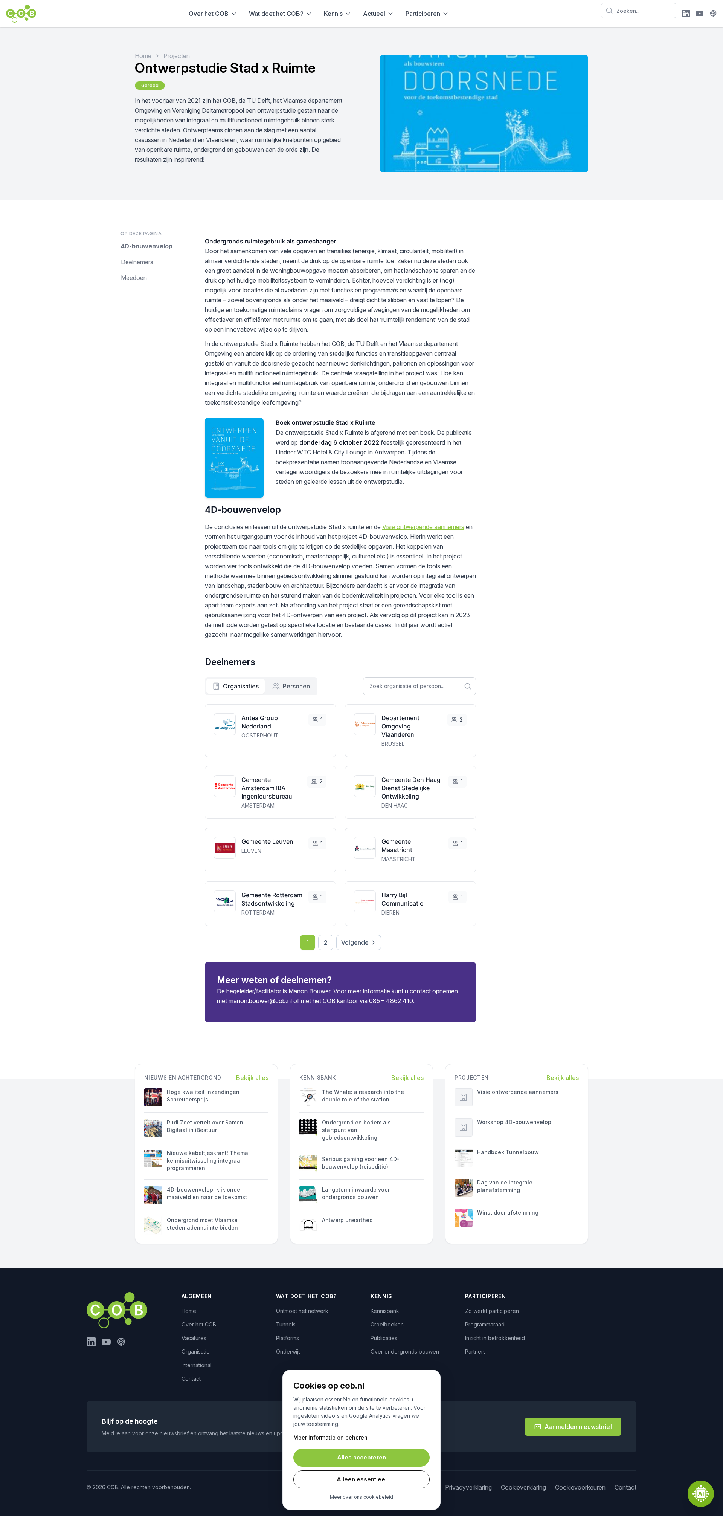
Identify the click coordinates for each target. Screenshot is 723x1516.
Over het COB (209, 13)
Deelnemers (137, 262)
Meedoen (134, 277)
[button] (701, 1494)
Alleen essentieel (362, 1479)
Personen (296, 686)
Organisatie (196, 1351)
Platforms (287, 1338)
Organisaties (241, 686)
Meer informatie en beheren (330, 1437)
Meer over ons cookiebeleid (361, 1497)
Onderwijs (288, 1351)
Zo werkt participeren (492, 1311)
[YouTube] (699, 13)
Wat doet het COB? (276, 13)
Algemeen (197, 1296)
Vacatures (194, 1338)
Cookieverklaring (523, 1487)
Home (143, 56)
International (197, 1365)
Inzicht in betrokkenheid (495, 1338)
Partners (475, 1351)
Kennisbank (385, 1311)
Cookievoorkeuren (580, 1487)
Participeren (423, 13)
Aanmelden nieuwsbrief (578, 1426)
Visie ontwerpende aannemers (423, 527)
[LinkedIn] (686, 13)
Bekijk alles (252, 1078)
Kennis (333, 13)
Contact (191, 1378)
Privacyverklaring (468, 1487)
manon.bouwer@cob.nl (260, 1001)
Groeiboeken (387, 1324)
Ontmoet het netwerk (302, 1311)
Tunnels (286, 1324)
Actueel (374, 13)
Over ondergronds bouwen (405, 1351)
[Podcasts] (713, 13)
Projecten (176, 56)
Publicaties (384, 1338)
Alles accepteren (361, 1457)
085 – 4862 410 (391, 1001)
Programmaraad (485, 1324)
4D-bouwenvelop (146, 246)
